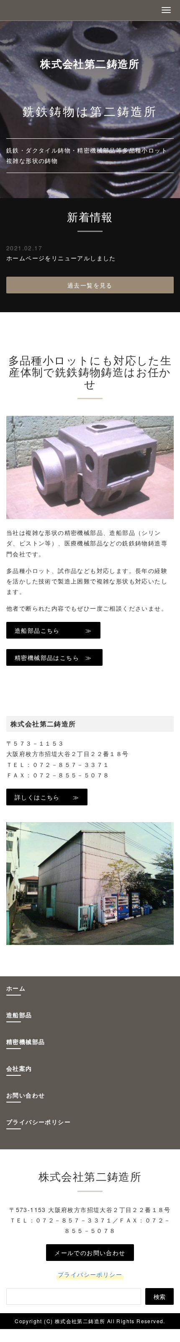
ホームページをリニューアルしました (61, 258)
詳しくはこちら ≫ (47, 797)
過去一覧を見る (90, 285)
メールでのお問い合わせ (89, 1252)
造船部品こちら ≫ (53, 630)
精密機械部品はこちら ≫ (54, 657)
